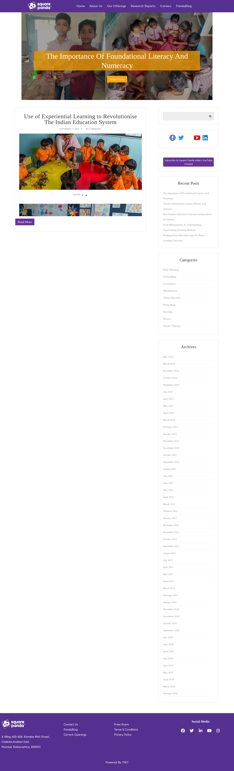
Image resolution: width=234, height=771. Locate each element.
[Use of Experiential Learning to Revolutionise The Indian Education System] (80, 162)
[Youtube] (209, 730)
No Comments (93, 129)
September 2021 (171, 546)
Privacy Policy (122, 735)
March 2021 (169, 588)
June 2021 (168, 567)
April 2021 (168, 581)
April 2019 (168, 679)
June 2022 (168, 483)
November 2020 (171, 616)
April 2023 (168, 413)
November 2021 (171, 532)
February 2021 (170, 595)
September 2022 (171, 462)
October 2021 (170, 539)
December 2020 (171, 609)
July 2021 (168, 560)
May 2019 (168, 672)
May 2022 (168, 490)
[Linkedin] (205, 139)
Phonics (167, 319)
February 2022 (170, 511)
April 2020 (168, 651)
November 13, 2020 (69, 129)
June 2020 (168, 644)
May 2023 (168, 406)
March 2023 (169, 420)
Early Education (171, 269)
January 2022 (170, 518)
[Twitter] (192, 730)
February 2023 (170, 427)
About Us (95, 6)
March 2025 (169, 364)
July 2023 (168, 392)
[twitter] (181, 139)
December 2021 (171, 525)
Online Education (172, 298)
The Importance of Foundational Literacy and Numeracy (117, 61)
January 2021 (170, 602)
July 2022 (168, 476)
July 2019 (168, 658)
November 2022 (171, 448)
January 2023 (170, 434)
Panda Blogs (169, 305)
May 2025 (168, 357)
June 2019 (168, 665)
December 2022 (171, 441)
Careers (165, 6)
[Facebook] (171, 139)
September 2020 (171, 630)
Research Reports (143, 6)
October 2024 (170, 378)
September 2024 (171, 385)
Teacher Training (171, 326)
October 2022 (170, 455)
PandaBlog (183, 6)
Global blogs (169, 276)
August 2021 (169, 553)
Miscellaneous (170, 291)
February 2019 (170, 693)
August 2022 (169, 469)
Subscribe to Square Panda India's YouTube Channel (188, 162)
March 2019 (169, 686)
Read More (117, 79)
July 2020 (168, 637)
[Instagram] (189, 139)
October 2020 (170, 623)
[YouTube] (197, 139)
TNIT (125, 762)
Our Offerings (116, 6)
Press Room (121, 724)
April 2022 (168, 497)
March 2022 (169, 504)
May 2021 (168, 574)
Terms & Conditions (126, 729)
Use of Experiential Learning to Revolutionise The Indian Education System (80, 119)
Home (80, 6)
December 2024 (171, 371)
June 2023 (168, 399)
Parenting (168, 312)
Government (169, 284)
